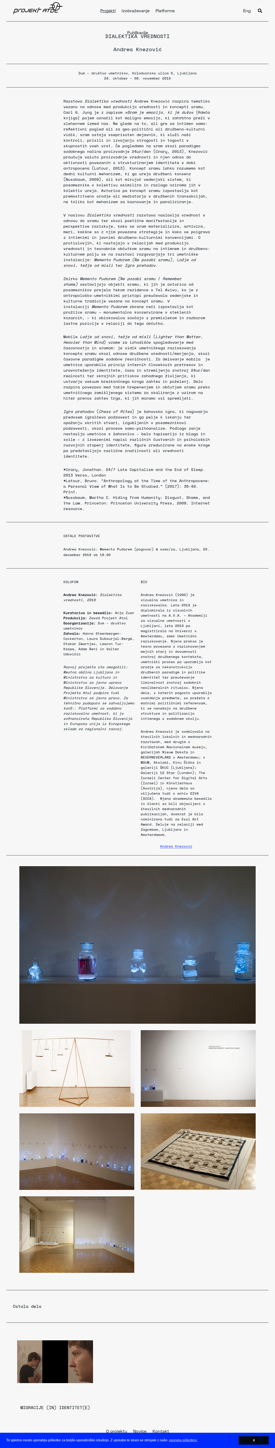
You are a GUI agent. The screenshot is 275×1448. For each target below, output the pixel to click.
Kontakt (161, 1432)
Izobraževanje (136, 11)
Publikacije (137, 33)
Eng (247, 11)
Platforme (165, 11)
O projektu (116, 1432)
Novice (140, 1432)
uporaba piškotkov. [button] (183, 1440)
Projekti (108, 11)
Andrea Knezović (137, 49)
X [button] (254, 1440)
